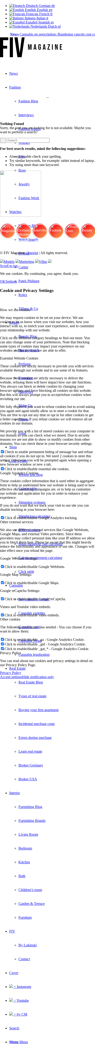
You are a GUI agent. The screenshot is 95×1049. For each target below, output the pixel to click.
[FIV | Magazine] (31, 56)
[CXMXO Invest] (50, 262)
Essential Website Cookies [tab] (19, 358)
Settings (11, 281)
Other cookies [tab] (10, 619)
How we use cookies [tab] (15, 310)
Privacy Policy (10, 673)
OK (3, 281)
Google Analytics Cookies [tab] (19, 473)
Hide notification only (38, 677)
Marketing (26, 262)
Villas (43, 262)
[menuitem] (56, 558)
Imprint (32, 253)
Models (9, 262)
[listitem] (7, 233)
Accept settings (11, 677)
